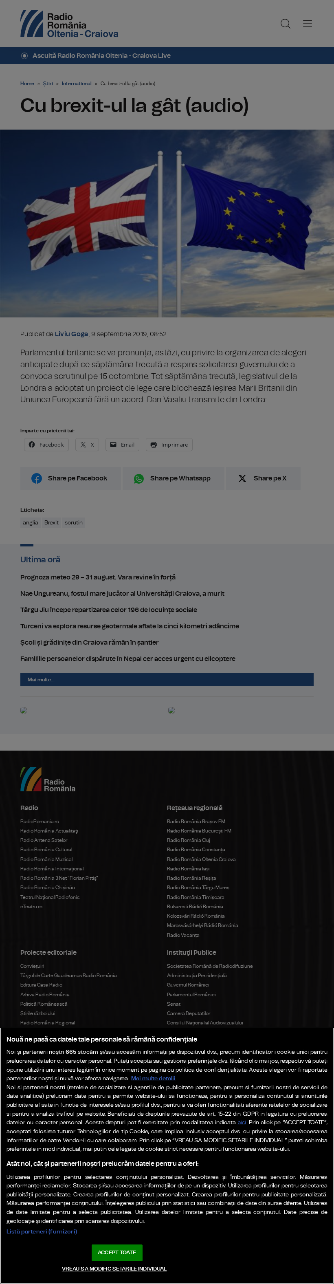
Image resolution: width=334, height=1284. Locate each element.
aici (242, 1122)
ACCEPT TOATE (117, 1252)
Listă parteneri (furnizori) (42, 1232)
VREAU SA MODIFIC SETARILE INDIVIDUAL (114, 1269)
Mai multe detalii (153, 1078)
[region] (167, 1155)
